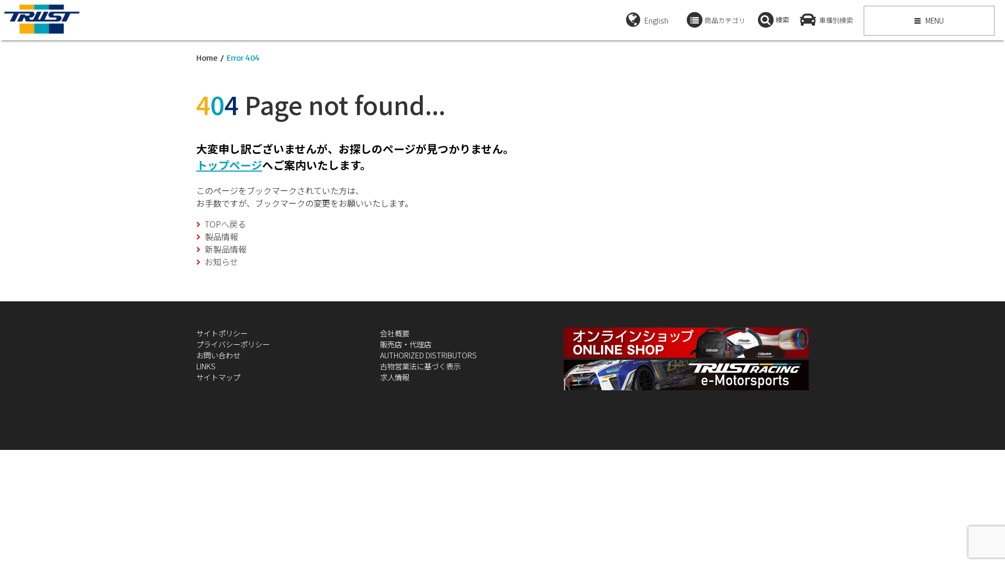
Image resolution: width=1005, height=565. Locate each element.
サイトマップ (218, 376)
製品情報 (221, 236)
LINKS (206, 365)
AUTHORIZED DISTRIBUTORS (428, 354)
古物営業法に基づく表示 (420, 365)
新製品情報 (226, 249)
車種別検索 (836, 20)
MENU (934, 20)
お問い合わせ (218, 354)
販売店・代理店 (405, 343)
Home (207, 57)
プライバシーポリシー (233, 343)
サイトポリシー (222, 332)
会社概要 (394, 332)
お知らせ (221, 261)
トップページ (229, 165)
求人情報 (394, 376)
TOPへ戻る (225, 224)
